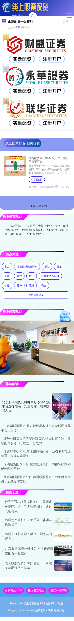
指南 (31, 276)
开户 (19, 285)
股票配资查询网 (50, 276)
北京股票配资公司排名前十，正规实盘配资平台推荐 (28, 565)
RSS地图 (45, 603)
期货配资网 (37, 179)
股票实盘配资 (58, 590)
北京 (7, 266)
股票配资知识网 (44, 610)
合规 (19, 276)
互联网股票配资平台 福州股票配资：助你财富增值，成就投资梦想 (36, 479)
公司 (7, 276)
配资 (47, 266)
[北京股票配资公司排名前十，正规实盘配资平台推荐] (63, 565)
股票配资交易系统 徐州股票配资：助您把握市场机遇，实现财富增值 (36, 453)
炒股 (7, 285)
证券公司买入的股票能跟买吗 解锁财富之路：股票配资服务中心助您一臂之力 (36, 440)
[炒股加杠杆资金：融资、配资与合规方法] (63, 536)
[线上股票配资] (25, 6)
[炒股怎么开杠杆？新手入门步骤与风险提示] (63, 522)
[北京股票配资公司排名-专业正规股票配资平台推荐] (63, 550)
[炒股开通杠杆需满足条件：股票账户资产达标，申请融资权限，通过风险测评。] (63, 507)
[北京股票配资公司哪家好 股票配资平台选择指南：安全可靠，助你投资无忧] (62, 406)
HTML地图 (57, 603)
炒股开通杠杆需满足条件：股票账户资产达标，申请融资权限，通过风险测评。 (28, 506)
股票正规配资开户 (27, 266)
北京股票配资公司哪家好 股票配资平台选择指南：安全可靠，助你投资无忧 (26, 406)
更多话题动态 (36, 295)
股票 (59, 266)
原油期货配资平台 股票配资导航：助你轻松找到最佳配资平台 (36, 466)
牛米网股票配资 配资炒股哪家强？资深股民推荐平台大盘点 (36, 427)
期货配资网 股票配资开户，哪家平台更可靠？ (48, 159)
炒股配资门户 (13, 590)
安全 (43, 285)
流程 (31, 285)
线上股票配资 (36, 590)
